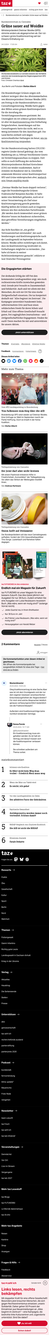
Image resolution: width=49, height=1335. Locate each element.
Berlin (4, 907)
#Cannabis (15, 344)
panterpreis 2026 (9, 1051)
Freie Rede (6, 1094)
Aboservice (6, 1276)
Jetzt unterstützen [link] (24, 332)
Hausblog (5, 985)
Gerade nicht (36, 1283)
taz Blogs (5, 1197)
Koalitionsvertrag (21, 122)
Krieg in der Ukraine (10, 961)
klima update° (7, 1082)
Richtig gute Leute (9, 949)
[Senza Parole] (9, 724)
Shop (3, 1245)
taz (7, 853)
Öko (3, 883)
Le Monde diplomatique (12, 1209)
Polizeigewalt (7, 937)
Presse (4, 1003)
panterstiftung (7, 1045)
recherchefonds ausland (12, 1040)
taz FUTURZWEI (8, 1203)
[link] (7, 10)
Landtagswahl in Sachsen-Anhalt (16, 955)
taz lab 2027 (6, 1178)
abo (3, 1022)
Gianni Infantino (8, 943)
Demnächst (6, 1154)
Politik (4, 877)
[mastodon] (16, 861)
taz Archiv (5, 1215)
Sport (3, 901)
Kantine (4, 1239)
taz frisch (5, 1124)
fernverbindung (8, 1076)
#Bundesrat (25, 344)
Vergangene (6, 1172)
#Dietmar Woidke (38, 344)
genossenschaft (8, 1027)
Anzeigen (5, 1251)
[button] (46, 3)
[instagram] (27, 861)
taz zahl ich (6, 1034)
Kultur (4, 895)
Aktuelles (5, 979)
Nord (3, 913)
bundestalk (6, 1070)
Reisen (4, 1233)
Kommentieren (18, 351)
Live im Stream (8, 1166)
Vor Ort (4, 1160)
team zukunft (7, 1118)
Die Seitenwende (8, 991)
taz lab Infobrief (8, 1136)
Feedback (5, 1270)
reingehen (5, 1100)
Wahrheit (5, 919)
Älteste (45, 645)
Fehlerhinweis (31, 351)
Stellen (4, 997)
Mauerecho (6, 1088)
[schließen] (45, 1283)
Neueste (37, 645)
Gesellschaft (6, 889)
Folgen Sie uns (6, 860)
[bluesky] (22, 861)
